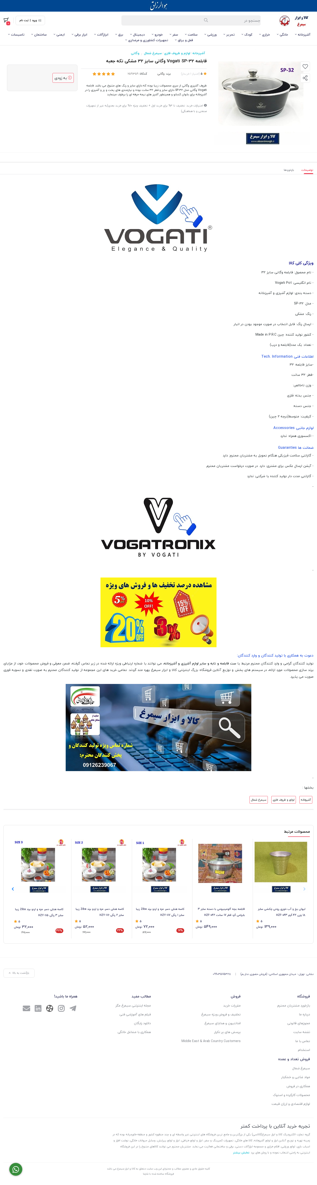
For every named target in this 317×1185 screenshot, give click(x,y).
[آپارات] (49, 1009)
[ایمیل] (26, 1009)
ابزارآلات (102, 34)
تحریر (230, 34)
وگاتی (135, 53)
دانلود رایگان (142, 1023)
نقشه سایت (301, 1032)
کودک (248, 34)
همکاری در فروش (298, 1086)
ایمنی (60, 34)
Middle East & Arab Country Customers (211, 1041)
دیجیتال (139, 34)
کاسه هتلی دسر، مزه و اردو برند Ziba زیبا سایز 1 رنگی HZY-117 (160, 912)
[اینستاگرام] (61, 1009)
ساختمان (40, 34)
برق (120, 34)
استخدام (304, 1050)
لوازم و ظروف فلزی (177, 53)
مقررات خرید (232, 1005)
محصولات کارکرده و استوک (291, 1095)
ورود (34, 20)
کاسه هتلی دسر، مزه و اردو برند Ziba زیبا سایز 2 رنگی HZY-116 (100, 912)
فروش (236, 996)
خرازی (266, 34)
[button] (13, 889)
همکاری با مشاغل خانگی (134, 1032)
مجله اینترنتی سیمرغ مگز (133, 1005)
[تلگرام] (73, 1009)
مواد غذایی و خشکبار (295, 1077)
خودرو (159, 34)
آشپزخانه (304, 34)
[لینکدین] (38, 1009)
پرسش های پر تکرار (227, 1032)
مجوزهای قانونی (298, 1023)
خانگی (284, 34)
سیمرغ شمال (153, 53)
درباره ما (304, 1014)
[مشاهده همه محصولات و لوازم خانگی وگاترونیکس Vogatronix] (158, 218)
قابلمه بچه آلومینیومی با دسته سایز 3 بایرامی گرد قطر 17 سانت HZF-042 (221, 912)
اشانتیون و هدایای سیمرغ (222, 1023)
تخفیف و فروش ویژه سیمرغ (221, 1014)
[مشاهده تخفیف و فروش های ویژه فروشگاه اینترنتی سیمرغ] (158, 612)
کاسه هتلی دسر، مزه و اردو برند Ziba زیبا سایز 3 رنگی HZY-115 (39, 912)
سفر (175, 34)
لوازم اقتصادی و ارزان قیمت (291, 1104)
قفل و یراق (185, 40)
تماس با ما (302, 1041)
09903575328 (222, 974)
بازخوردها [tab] (289, 170)
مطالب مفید (141, 996)
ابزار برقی (80, 34)
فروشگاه (303, 996)
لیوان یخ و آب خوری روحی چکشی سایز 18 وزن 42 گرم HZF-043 (281, 912)
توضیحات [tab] (307, 170)
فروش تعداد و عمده (294, 1059)
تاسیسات (17, 34)
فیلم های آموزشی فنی (135, 1014)
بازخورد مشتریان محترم (293, 1005)
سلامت (192, 34)
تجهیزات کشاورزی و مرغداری (148, 40)
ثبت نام (24, 20)
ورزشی (212, 34)
